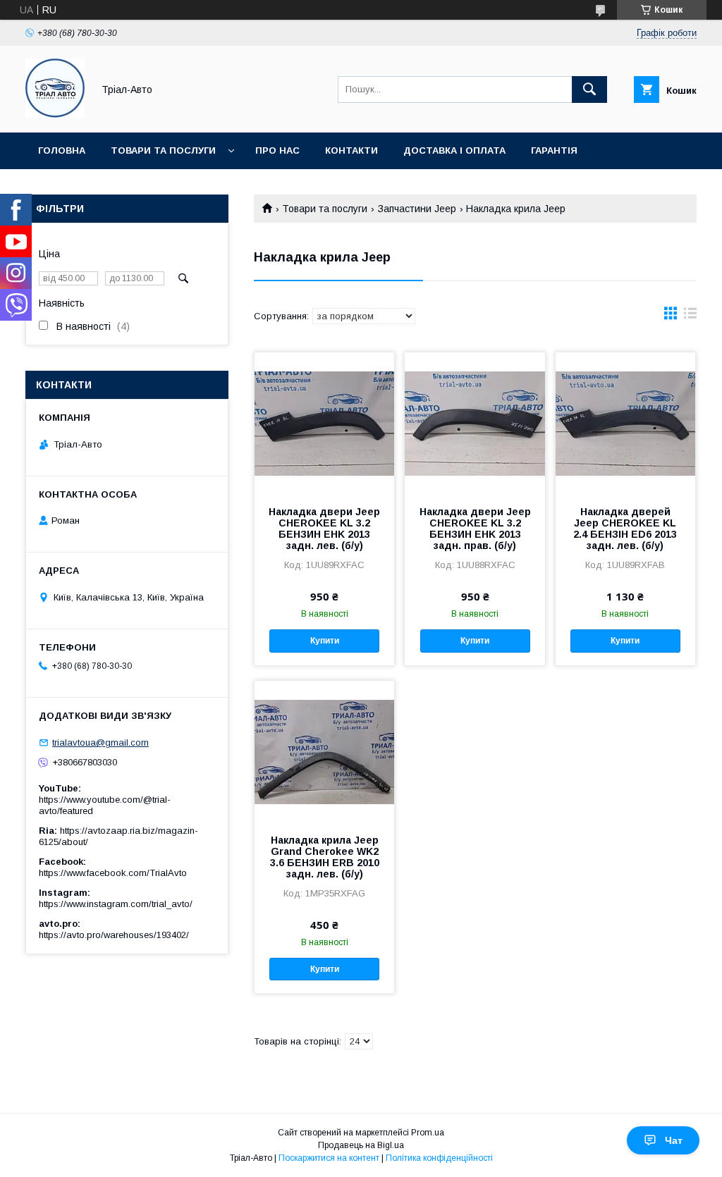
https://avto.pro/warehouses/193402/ (114, 935)
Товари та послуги (163, 150)
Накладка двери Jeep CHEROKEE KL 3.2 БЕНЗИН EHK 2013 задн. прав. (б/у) (475, 528)
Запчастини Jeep (417, 208)
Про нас (277, 150)
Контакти (351, 150)
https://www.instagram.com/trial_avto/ (115, 904)
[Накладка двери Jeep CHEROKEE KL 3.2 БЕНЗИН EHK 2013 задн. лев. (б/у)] (324, 422)
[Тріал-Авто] (55, 114)
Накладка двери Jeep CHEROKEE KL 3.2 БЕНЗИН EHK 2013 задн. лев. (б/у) (324, 528)
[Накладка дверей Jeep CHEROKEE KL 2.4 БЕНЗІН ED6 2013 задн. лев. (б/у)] (625, 422)
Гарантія (554, 150)
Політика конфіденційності (439, 1158)
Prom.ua (427, 1133)
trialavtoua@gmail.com (100, 742)
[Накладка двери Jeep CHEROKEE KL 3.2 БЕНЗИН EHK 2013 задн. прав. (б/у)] (474, 422)
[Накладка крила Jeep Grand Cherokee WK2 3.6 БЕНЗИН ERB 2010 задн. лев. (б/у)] (324, 751)
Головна (61, 150)
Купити (324, 641)
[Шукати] (589, 89)
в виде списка (690, 316)
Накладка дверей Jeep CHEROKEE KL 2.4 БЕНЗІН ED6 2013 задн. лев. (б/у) (625, 528)
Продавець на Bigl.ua (361, 1145)
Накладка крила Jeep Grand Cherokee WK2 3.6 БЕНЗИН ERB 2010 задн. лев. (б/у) (324, 857)
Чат (674, 1140)
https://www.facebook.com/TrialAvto (113, 873)
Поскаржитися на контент (329, 1158)
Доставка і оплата (454, 150)
